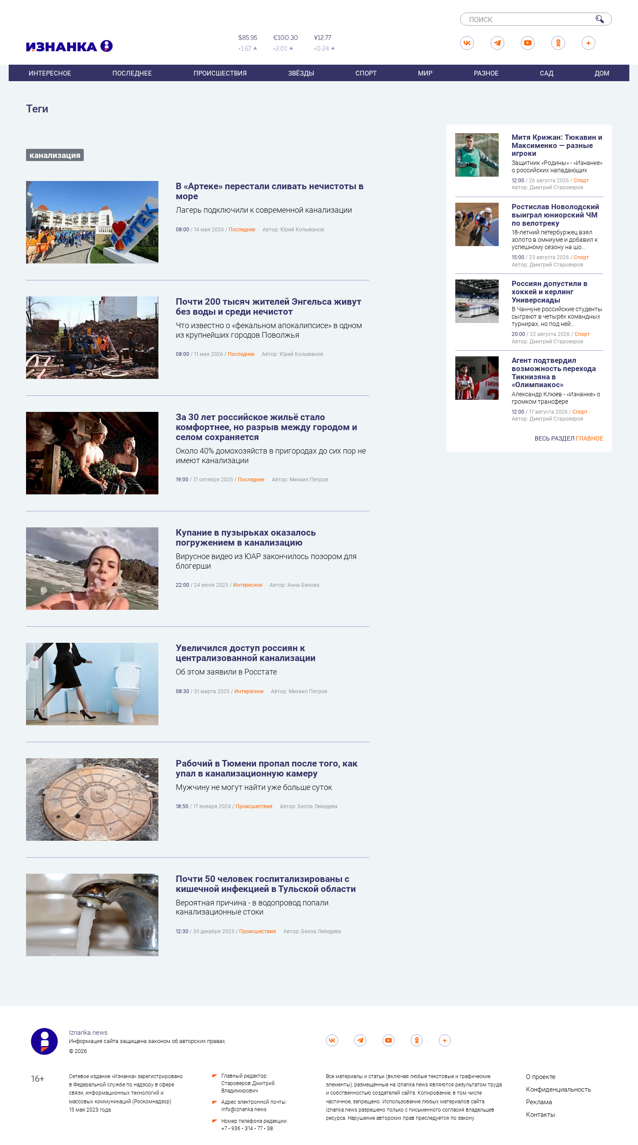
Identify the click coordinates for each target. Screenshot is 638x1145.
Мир (425, 73)
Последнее (132, 73)
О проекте (541, 1076)
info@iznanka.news (243, 1109)
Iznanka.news (88, 1032)
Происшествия (220, 73)
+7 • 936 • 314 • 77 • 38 (247, 1128)
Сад (546, 73)
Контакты (540, 1114)
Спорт (366, 73)
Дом (602, 73)
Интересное (50, 73)
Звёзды (301, 73)
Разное (486, 73)
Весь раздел (569, 438)
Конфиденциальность (558, 1089)
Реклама (539, 1101)
